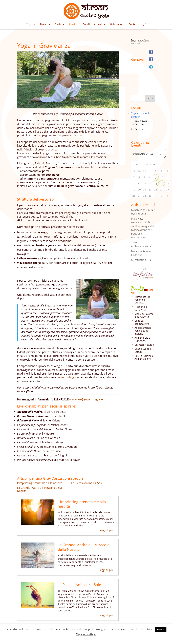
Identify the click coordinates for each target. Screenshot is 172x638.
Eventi (86, 24)
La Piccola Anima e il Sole (87, 483)
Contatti (133, 24)
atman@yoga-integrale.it (89, 399)
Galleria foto (117, 24)
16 (155, 183)
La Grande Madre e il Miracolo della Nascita (39, 489)
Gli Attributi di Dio (141, 259)
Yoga (29, 24)
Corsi (72, 24)
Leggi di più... (107, 530)
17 (161, 183)
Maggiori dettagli (86, 634)
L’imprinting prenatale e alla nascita (39, 483)
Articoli (98, 24)
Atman (43, 24)
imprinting (67, 377)
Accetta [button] (160, 629)
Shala (58, 24)
